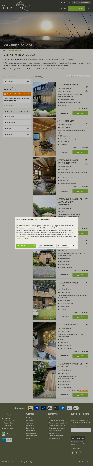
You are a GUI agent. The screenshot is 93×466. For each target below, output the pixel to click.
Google (28, 237)
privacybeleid (20, 237)
